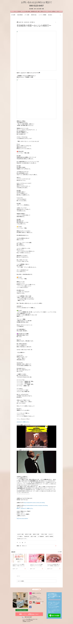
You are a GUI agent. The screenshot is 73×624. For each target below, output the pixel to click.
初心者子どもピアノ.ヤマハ (22, 538)
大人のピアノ (51, 534)
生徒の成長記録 (19, 14)
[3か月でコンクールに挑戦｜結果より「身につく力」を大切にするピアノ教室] (19, 558)
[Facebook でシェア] (17, 542)
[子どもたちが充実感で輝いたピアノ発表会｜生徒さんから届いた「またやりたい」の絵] (54, 558)
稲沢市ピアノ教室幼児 (49, 536)
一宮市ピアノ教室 (44, 534)
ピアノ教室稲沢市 (41, 536)
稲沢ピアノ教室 (33, 536)
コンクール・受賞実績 (42, 14)
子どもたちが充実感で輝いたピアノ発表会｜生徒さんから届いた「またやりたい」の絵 (53, 565)
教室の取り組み (33, 14)
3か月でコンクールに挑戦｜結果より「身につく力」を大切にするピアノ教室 (19, 565)
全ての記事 (13, 14)
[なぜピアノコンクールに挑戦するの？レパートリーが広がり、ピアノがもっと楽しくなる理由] (36, 558)
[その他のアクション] (55, 22)
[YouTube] (30, 602)
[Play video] (36, 437)
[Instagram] (30, 593)
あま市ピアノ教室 (20, 534)
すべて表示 (60, 551)
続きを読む (50, 14)
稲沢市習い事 (26, 536)
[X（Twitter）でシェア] (19, 542)
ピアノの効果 (27, 14)
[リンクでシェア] (25, 542)
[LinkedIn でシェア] (22, 542)
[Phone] (23, 617)
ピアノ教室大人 (20, 536)
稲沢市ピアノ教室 (28, 534)
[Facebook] (30, 607)
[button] (60, 14)
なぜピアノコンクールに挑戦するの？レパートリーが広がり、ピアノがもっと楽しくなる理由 (36, 565)
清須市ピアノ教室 (36, 534)
